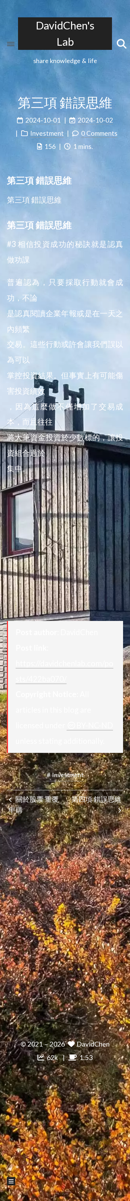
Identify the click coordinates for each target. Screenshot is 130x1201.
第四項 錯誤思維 (96, 799)
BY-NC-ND (94, 725)
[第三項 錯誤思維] (118, 179)
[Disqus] (65, 922)
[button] (10, 44)
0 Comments (99, 133)
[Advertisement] (65, 548)
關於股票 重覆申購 (34, 804)
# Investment (65, 775)
